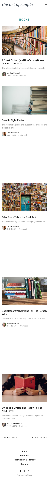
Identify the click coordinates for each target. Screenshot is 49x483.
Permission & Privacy (24, 460)
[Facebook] (20, 471)
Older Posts (38, 437)
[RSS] (28, 471)
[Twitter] (24, 471)
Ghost (29, 475)
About (25, 451)
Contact (24, 464)
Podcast (24, 456)
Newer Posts (10, 437)
